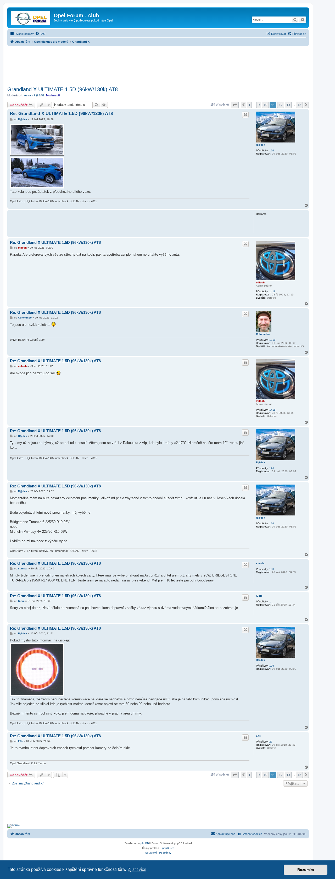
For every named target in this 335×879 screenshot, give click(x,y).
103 (271, 569)
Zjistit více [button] (137, 869)
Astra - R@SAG (34, 95)
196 (271, 150)
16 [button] (299, 104)
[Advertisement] (158, 64)
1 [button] (249, 104)
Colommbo (263, 334)
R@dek (260, 144)
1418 (272, 291)
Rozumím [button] (305, 869)
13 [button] (288, 104)
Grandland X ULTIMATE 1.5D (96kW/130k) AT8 (62, 89)
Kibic (259, 595)
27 (270, 741)
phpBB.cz (168, 848)
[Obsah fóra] (31, 17)
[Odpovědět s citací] (245, 115)
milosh (260, 282)
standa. (260, 563)
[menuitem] (40, 34)
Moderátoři (53, 95)
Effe (258, 735)
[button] (235, 105)
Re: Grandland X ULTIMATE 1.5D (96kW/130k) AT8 (61, 113)
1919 (272, 339)
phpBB (145, 843)
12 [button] (280, 104)
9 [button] (259, 104)
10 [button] (265, 104)
